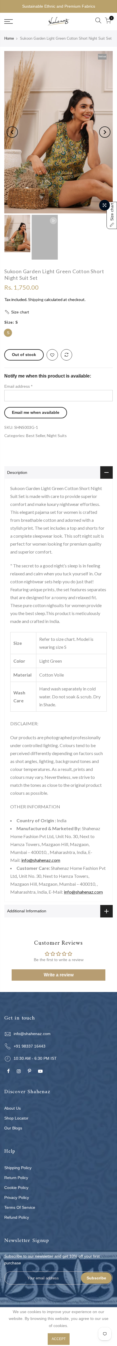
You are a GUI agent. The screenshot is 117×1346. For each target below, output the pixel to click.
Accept (59, 1339)
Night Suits (57, 435)
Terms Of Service (19, 1207)
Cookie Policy (16, 1187)
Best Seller (35, 435)
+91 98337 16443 (29, 1046)
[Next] (104, 132)
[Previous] (12, 132)
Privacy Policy (16, 1197)
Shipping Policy (18, 1167)
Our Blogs (13, 1128)
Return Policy (16, 1177)
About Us (12, 1108)
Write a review (59, 974)
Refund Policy (16, 1217)
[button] (58, 312)
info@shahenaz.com (40, 860)
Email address (18, 386)
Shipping (35, 299)
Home (9, 38)
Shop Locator (16, 1118)
